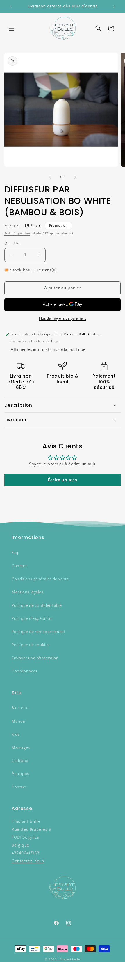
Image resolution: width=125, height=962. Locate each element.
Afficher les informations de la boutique (48, 349)
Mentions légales (27, 592)
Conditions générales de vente (40, 579)
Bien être (20, 708)
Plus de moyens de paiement (62, 318)
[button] (11, 28)
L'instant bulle (69, 959)
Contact (19, 566)
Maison (19, 721)
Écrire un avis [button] (62, 480)
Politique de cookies (30, 645)
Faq (15, 553)
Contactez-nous (28, 860)
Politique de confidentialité (37, 605)
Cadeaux (20, 760)
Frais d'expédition (17, 233)
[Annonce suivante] (114, 6)
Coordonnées (25, 671)
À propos (20, 774)
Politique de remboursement (38, 632)
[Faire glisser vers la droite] (75, 177)
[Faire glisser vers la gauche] (49, 177)
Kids (15, 734)
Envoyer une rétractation (35, 658)
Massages (21, 747)
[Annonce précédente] (10, 6)
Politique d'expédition (32, 618)
